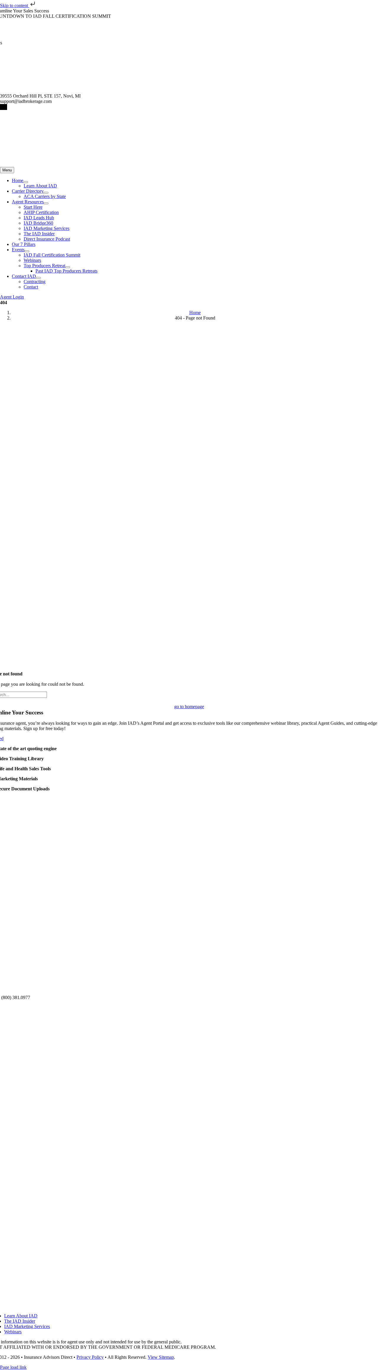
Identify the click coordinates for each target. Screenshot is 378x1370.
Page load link (13, 1367)
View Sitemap (161, 1357)
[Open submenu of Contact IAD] (38, 278)
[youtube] (4, 107)
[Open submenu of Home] (25, 182)
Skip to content (14, 5)
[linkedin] (6, 107)
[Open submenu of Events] (27, 251)
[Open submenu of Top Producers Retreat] (67, 267)
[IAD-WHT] (189, 1294)
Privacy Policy (90, 1357)
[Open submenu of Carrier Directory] (46, 193)
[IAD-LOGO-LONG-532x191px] (78, 164)
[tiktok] (3, 107)
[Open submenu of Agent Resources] (46, 203)
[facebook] (1, 107)
